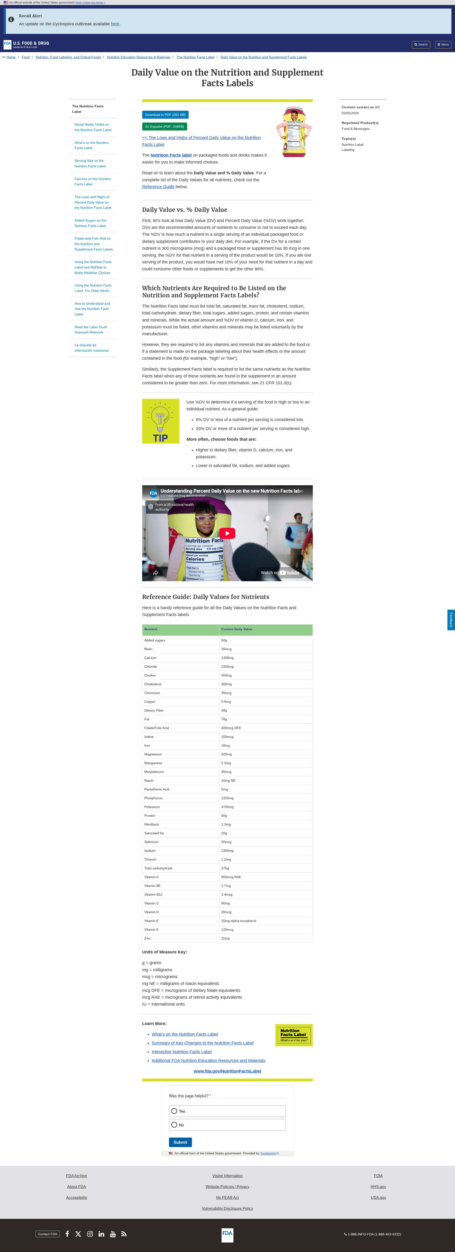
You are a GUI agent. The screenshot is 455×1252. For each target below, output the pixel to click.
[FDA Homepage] (26, 44)
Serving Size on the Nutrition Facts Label (90, 163)
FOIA (378, 1176)
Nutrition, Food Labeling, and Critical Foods (68, 57)
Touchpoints (268, 1153)
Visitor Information (227, 1176)
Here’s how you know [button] (89, 2)
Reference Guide (158, 186)
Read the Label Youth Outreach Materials (91, 329)
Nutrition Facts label (171, 155)
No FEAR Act (227, 1198)
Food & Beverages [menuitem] (356, 129)
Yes (182, 1111)
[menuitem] (362, 111)
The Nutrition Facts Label (195, 57)
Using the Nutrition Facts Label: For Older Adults (93, 288)
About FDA (76, 1187)
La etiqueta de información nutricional (92, 347)
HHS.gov (378, 1187)
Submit (180, 1142)
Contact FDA (47, 1234)
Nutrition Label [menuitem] (353, 144)
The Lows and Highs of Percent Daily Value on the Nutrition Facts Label (93, 202)
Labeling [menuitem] (348, 150)
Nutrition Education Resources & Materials (138, 57)
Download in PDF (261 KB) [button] (165, 115)
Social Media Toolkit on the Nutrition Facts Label (93, 127)
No (181, 1125)
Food (26, 57)
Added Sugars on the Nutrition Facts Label (90, 223)
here (115, 24)
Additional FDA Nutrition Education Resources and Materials (208, 1060)
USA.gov (378, 1198)
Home (11, 57)
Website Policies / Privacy (227, 1187)
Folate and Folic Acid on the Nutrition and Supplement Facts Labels (94, 243)
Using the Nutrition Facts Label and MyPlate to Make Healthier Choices (93, 267)
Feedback (451, 619)
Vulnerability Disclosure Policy (227, 1209)
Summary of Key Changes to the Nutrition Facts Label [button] (203, 1043)
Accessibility (76, 1198)
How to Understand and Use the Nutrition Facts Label (92, 309)
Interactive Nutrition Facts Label (182, 1051)
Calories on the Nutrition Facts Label (93, 181)
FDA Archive (76, 1176)
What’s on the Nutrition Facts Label (92, 145)
